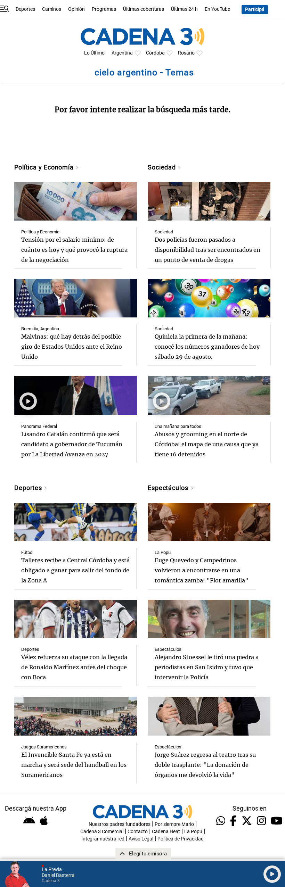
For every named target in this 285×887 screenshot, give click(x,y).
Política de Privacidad (180, 839)
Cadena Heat (166, 832)
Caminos (51, 9)
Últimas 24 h (184, 9)
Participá (254, 10)
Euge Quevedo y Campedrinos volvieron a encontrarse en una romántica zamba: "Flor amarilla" (202, 570)
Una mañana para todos (178, 426)
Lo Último (94, 53)
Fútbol (27, 552)
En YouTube (217, 9)
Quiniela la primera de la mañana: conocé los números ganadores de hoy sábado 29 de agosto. (207, 346)
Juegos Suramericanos (44, 746)
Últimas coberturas (143, 9)
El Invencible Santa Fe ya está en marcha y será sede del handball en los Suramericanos (74, 764)
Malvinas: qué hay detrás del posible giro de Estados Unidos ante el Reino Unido (71, 346)
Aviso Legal (141, 839)
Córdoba (155, 53)
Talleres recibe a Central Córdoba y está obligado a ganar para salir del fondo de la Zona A (75, 570)
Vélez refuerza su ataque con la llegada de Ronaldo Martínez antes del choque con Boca (74, 667)
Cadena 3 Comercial (101, 832)
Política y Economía (44, 167)
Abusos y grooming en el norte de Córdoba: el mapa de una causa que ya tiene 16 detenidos (207, 444)
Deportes (25, 9)
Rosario (186, 53)
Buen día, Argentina (40, 328)
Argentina (122, 53)
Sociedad (163, 167)
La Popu (163, 552)
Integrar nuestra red (102, 839)
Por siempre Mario (174, 824)
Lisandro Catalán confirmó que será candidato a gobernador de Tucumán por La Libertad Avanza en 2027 (71, 444)
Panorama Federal (39, 426)
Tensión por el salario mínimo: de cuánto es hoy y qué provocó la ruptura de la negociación (74, 249)
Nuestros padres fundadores (119, 824)
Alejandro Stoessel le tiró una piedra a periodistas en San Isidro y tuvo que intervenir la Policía (207, 667)
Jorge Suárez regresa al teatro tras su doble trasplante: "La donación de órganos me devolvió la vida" (205, 764)
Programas (104, 9)
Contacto (138, 832)
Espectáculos (169, 487)
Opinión (76, 9)
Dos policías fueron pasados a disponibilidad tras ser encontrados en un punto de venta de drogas (207, 249)
